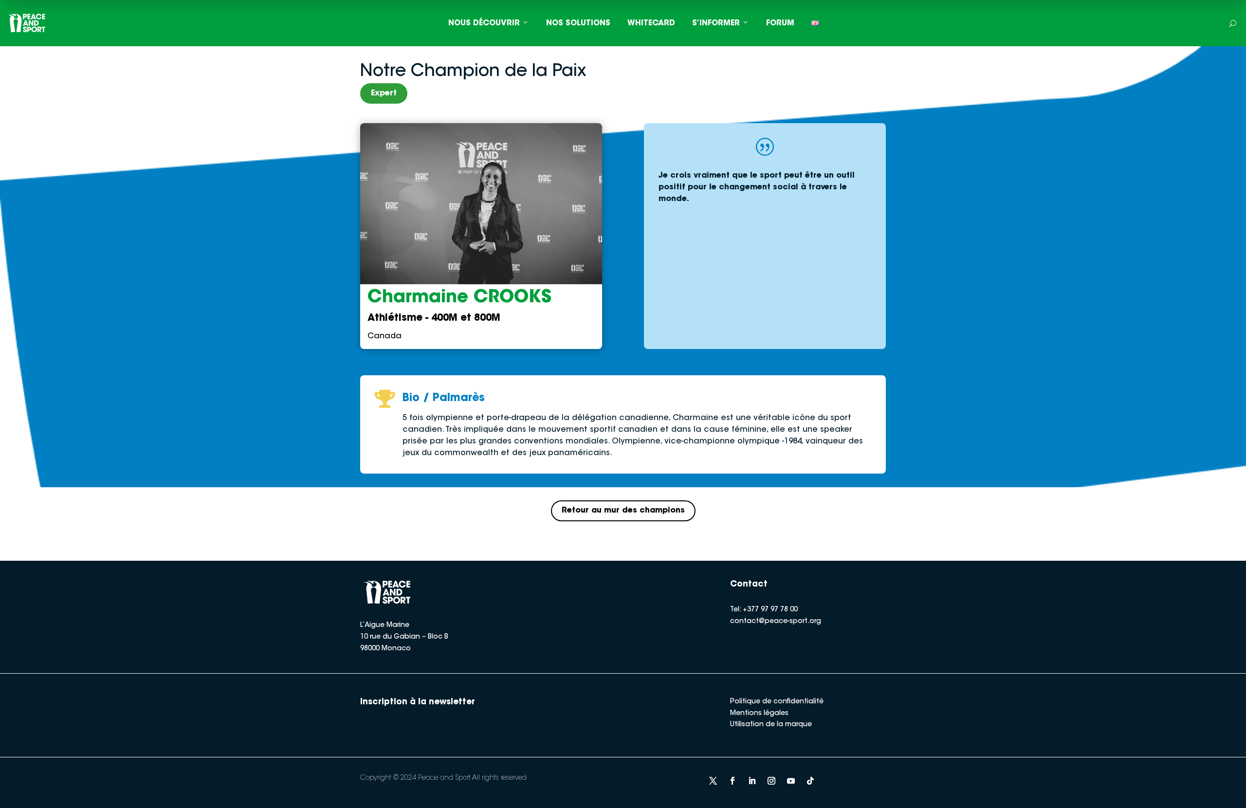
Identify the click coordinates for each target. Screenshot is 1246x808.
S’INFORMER (716, 23)
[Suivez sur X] (713, 781)
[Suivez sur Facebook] (732, 781)
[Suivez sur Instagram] (771, 781)
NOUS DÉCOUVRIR (484, 23)
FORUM (780, 23)
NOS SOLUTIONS (578, 23)
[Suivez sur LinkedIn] (752, 781)
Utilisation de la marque (771, 724)
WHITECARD (651, 23)
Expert (384, 93)
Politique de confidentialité (777, 701)
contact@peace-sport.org (775, 621)
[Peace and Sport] (27, 23)
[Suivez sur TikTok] (810, 781)
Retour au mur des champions (623, 510)
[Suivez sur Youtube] (791, 781)
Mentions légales (759, 713)
